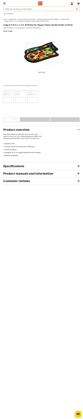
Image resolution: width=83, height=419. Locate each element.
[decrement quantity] (5, 120)
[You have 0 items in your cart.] (78, 3)
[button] (72, 3)
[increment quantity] (14, 120)
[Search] (77, 9)
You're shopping (8, 13)
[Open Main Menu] (4, 3)
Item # (19, 28)
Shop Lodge (8, 31)
